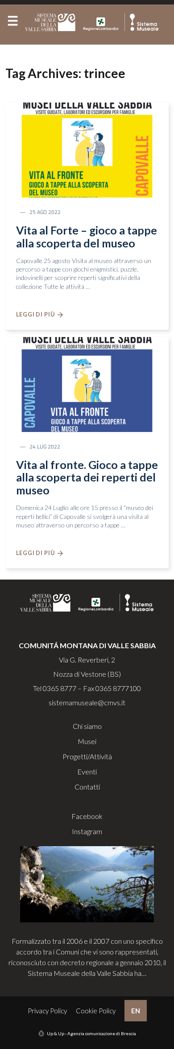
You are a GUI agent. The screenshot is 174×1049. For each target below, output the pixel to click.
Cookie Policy (96, 1011)
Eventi (87, 771)
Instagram (87, 831)
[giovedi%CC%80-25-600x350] (87, 149)
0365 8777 (59, 688)
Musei (87, 741)
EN (135, 1011)
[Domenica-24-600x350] (87, 383)
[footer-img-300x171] (87, 883)
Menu (12, 23)
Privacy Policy (47, 1011)
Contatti (87, 786)
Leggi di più (37, 314)
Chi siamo (87, 726)
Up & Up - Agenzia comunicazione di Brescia (91, 1033)
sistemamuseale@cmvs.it (87, 702)
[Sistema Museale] (93, 22)
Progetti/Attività (87, 756)
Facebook (87, 816)
